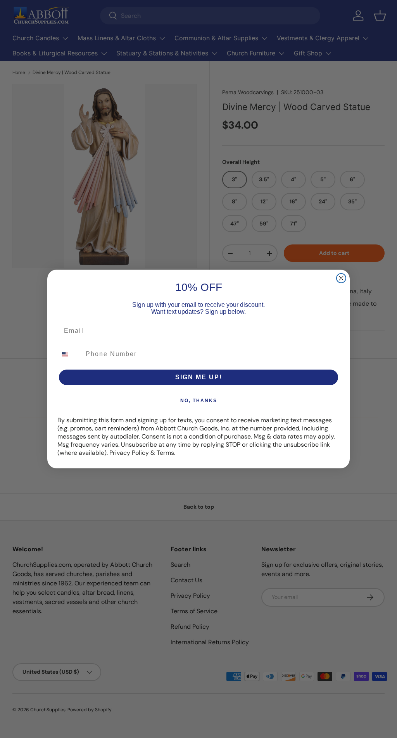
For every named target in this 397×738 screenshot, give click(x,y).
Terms (165, 453)
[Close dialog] (341, 278)
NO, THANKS (198, 400)
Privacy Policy (129, 453)
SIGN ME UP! (198, 377)
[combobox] (70, 354)
